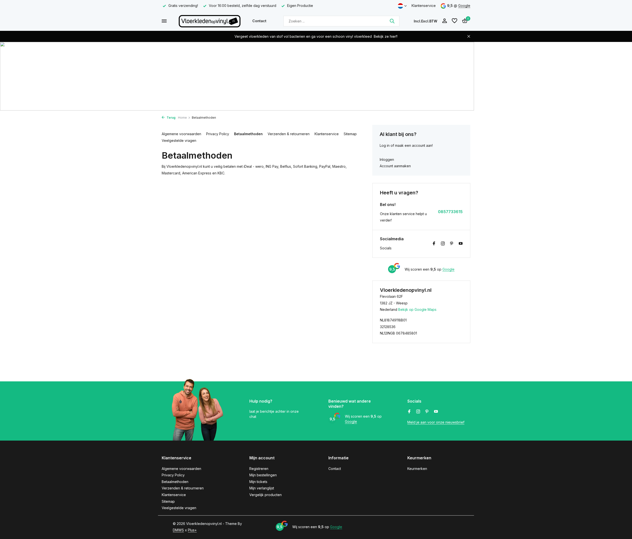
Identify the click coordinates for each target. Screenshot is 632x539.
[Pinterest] (452, 243)
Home (182, 117)
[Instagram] (443, 243)
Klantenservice (424, 5)
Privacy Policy (217, 134)
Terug (171, 117)
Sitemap (350, 134)
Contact (259, 21)
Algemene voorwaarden (181, 134)
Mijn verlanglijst (261, 488)
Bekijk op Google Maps (417, 309)
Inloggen (387, 159)
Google (464, 5)
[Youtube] (461, 243)
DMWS (178, 530)
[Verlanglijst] (454, 21)
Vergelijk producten (265, 495)
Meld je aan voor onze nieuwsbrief (435, 422)
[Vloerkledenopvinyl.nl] (209, 21)
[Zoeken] (392, 21)
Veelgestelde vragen (179, 140)
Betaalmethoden (248, 134)
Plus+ (192, 530)
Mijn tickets (258, 482)
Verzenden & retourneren (289, 134)
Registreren (258, 468)
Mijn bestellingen (263, 475)
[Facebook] (434, 243)
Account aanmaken (395, 166)
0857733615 (450, 211)
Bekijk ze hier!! (385, 36)
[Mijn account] (444, 21)
